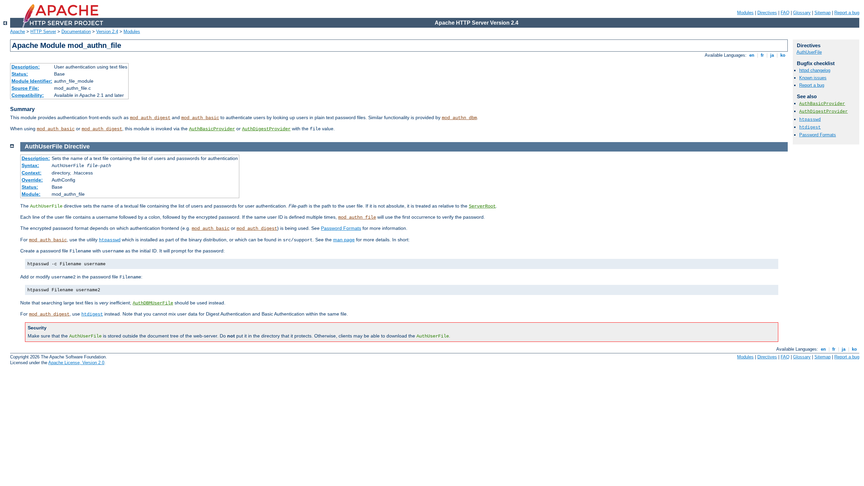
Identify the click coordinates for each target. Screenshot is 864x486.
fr (762, 55)
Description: (25, 67)
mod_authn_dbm (459, 117)
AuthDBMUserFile (153, 303)
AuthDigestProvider (266, 129)
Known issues (813, 77)
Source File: (25, 88)
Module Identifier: (31, 81)
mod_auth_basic (200, 117)
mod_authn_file (357, 217)
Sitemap (822, 12)
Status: (19, 74)
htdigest (92, 314)
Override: (32, 180)
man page (344, 239)
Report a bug (846, 12)
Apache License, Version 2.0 (76, 362)
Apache (17, 31)
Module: (31, 194)
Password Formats (341, 228)
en (752, 55)
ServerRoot (482, 206)
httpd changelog (814, 70)
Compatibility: (27, 95)
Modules (745, 12)
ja (772, 55)
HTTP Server (43, 31)
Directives (767, 12)
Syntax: (30, 165)
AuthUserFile (809, 52)
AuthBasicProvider (212, 129)
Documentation (76, 31)
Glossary (802, 12)
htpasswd (109, 240)
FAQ (785, 12)
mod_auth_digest (150, 117)
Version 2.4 (107, 31)
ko (783, 55)
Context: (32, 173)
